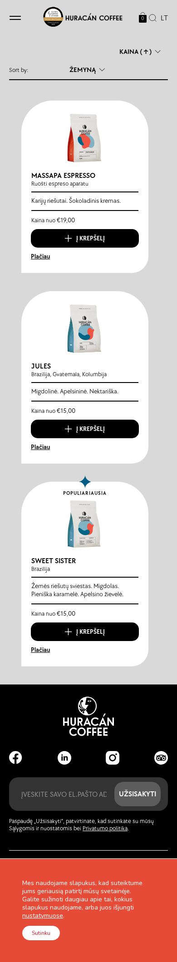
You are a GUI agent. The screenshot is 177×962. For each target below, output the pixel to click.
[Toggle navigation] (15, 18)
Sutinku (41, 933)
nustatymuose (42, 916)
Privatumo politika (105, 828)
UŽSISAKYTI (137, 794)
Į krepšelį (90, 238)
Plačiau (40, 256)
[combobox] (162, 18)
